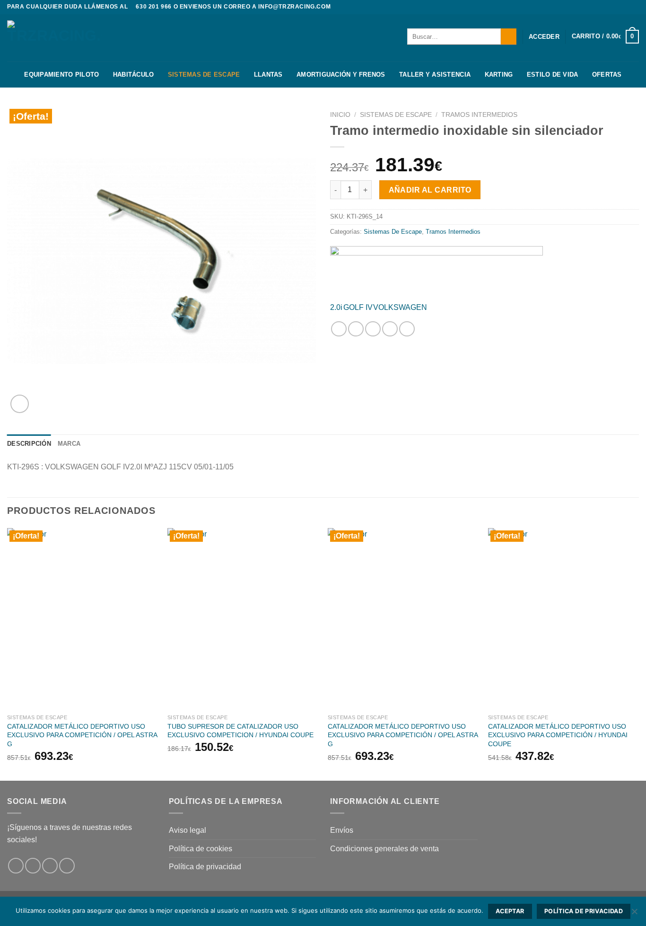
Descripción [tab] (29, 443)
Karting (499, 74)
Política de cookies (200, 849)
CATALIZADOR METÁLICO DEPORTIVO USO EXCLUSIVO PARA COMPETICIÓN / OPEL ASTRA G (82, 735)
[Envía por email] (373, 329)
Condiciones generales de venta (384, 849)
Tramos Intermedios (479, 114)
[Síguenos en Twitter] (634, 7)
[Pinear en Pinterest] (390, 329)
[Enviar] (508, 36)
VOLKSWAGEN (400, 307)
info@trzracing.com (294, 6)
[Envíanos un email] (67, 865)
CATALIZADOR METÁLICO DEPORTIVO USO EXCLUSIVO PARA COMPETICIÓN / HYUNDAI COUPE (558, 735)
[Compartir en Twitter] (356, 329)
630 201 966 (154, 6)
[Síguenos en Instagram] (625, 7)
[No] (634, 914)
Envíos (341, 830)
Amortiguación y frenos (341, 74)
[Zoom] (19, 404)
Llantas (268, 74)
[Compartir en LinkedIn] (407, 329)
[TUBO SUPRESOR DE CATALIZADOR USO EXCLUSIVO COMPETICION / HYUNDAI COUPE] (242, 618)
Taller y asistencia (435, 74)
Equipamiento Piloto (61, 74)
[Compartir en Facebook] (339, 329)
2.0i (336, 307)
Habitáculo (133, 74)
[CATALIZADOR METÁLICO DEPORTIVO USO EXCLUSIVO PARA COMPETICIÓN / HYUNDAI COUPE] (563, 618)
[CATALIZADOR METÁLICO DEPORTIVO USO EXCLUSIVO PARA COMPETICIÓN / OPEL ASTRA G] (82, 618)
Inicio (340, 114)
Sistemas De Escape (204, 74)
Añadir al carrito (430, 190)
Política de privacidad (205, 867)
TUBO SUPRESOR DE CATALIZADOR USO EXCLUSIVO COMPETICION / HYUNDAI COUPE (240, 731)
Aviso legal (187, 830)
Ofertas (607, 74)
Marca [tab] (69, 443)
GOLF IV (358, 307)
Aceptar (510, 911)
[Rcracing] (436, 269)
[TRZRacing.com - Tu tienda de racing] (54, 37)
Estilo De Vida (552, 74)
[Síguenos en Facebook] (616, 7)
